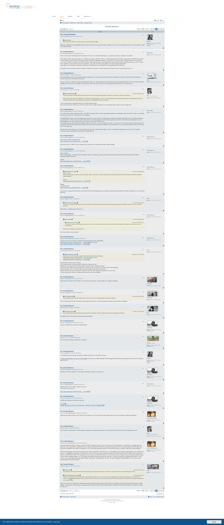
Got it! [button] (214, 522)
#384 (61, 198)
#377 (61, 53)
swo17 (148, 342)
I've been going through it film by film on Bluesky (72, 358)
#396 (61, 398)
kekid (148, 249)
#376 (61, 36)
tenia (148, 94)
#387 (61, 250)
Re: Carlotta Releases (68, 34)
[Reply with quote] (143, 35)
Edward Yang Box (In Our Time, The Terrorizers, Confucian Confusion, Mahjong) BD (81, 405)
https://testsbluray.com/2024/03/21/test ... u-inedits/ (73, 141)
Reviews (70, 16)
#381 (61, 137)
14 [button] (151, 29)
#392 (61, 337)
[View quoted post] (76, 93)
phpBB (107, 500)
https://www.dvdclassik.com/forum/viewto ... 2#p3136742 (74, 242)
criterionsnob (149, 327)
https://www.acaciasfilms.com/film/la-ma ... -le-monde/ (74, 244)
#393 (61, 353)
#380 (61, 111)
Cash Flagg (149, 283)
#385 (61, 215)
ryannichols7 (149, 297)
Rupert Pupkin (150, 52)
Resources (87, 16)
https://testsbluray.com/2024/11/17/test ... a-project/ (73, 187)
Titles (78, 16)
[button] (143, 29)
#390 (61, 307)
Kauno (148, 198)
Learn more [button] (56, 522)
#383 (61, 167)
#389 (61, 292)
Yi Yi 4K (62, 403)
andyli (148, 470)
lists (67, 453)
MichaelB (149, 41)
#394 (61, 369)
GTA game (115, 499)
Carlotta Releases (112, 26)
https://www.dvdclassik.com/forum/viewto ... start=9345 (74, 391)
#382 (61, 150)
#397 (61, 413)
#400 (61, 466)
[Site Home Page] (20, 7)
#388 (61, 278)
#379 (61, 89)
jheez (148, 312)
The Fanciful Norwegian (152, 418)
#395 (61, 384)
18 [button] (161, 29)
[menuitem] (62, 20)
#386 (61, 238)
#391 (61, 322)
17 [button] (159, 29)
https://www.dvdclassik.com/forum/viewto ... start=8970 (74, 161)
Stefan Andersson (150, 136)
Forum (62, 16)
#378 (61, 74)
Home (54, 16)
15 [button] (153, 29)
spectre (67, 74)
